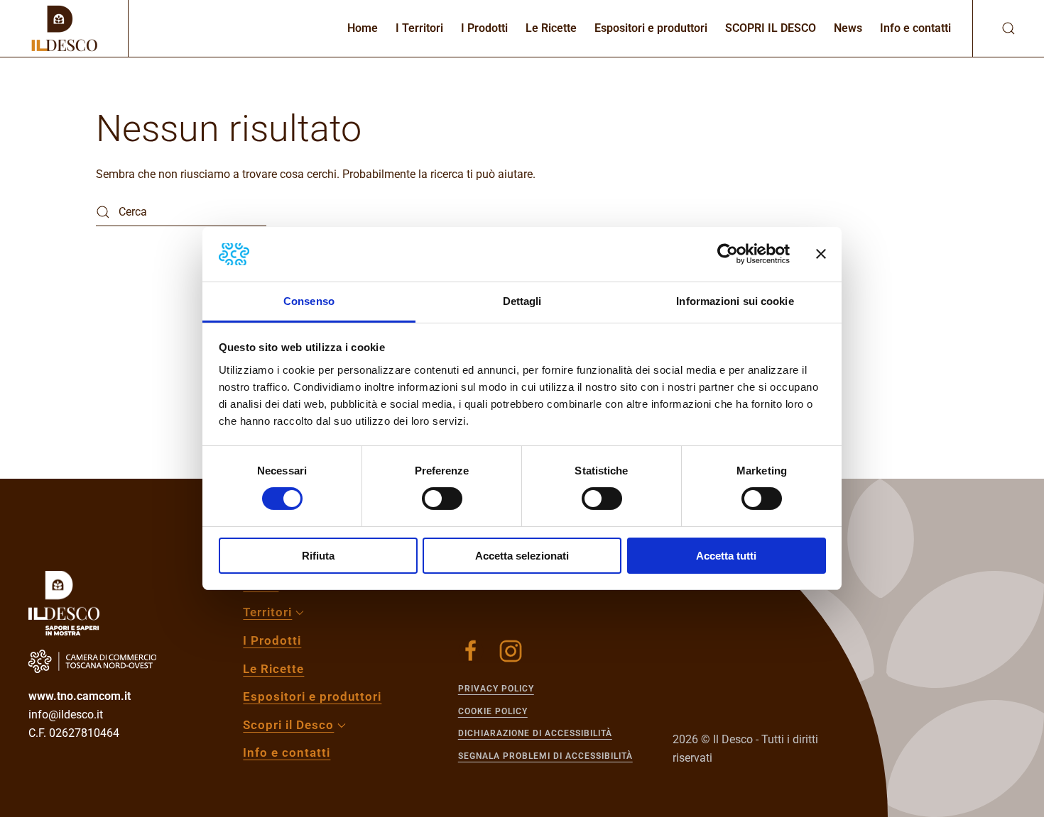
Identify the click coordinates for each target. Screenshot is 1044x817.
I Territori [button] (419, 28)
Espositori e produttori (650, 28)
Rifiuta (318, 556)
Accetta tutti (726, 556)
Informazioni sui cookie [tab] (734, 301)
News (848, 28)
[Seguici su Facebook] (471, 651)
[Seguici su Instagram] (510, 651)
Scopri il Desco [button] (288, 725)
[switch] (442, 498)
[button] (994, 28)
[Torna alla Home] (63, 28)
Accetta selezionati (522, 556)
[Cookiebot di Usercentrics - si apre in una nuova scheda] (727, 254)
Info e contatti (915, 28)
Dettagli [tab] (522, 301)
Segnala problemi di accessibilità (545, 756)
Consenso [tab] (309, 301)
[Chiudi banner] (821, 254)
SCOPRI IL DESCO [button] (770, 28)
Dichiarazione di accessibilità (535, 733)
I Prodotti (484, 28)
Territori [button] (267, 612)
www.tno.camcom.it (79, 696)
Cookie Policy (493, 711)
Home (362, 28)
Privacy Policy (496, 689)
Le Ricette (551, 28)
